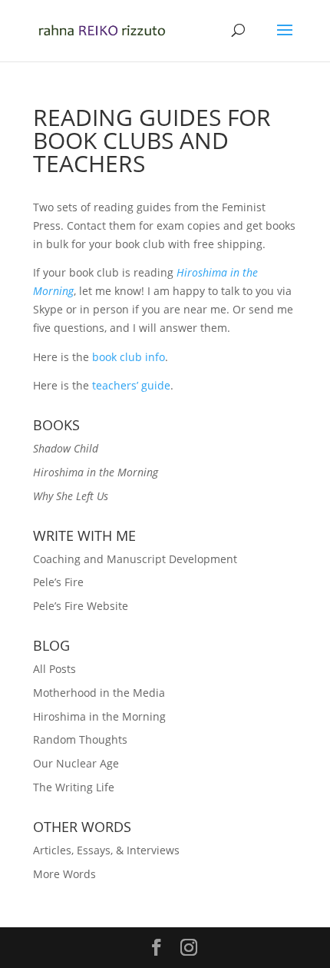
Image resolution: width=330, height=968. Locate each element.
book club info (128, 357)
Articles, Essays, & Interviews (106, 850)
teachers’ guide (131, 385)
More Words (64, 874)
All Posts (54, 668)
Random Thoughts (80, 739)
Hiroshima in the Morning (99, 716)
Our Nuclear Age (76, 763)
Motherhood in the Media (99, 692)
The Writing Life (73, 787)
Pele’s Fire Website (80, 605)
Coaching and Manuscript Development (135, 559)
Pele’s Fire (58, 582)
